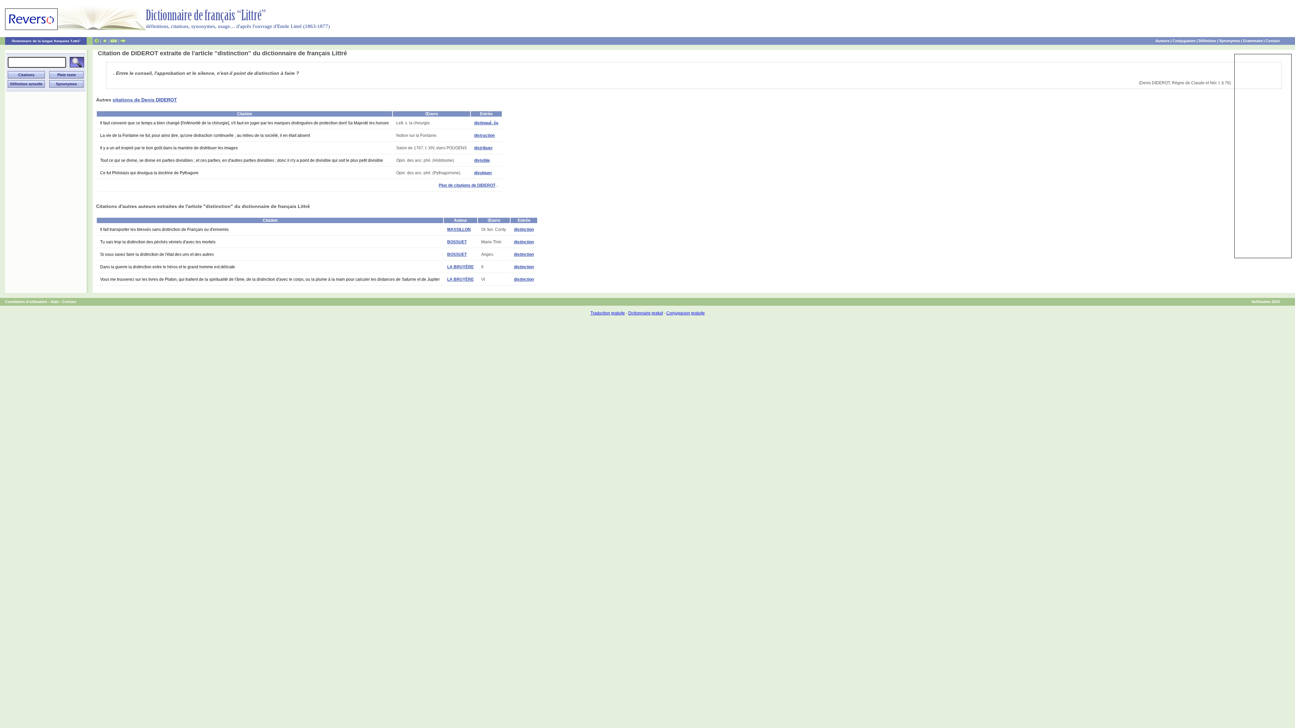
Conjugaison (1184, 41)
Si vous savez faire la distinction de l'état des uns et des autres (157, 254)
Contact (1273, 41)
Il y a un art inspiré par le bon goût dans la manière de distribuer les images (169, 148)
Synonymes (1229, 41)
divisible (482, 160)
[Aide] (96, 40)
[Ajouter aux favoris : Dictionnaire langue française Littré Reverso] (104, 40)
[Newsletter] (113, 40)
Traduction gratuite (608, 313)
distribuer (483, 148)
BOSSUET (457, 242)
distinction (524, 229)
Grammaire (1253, 41)
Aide (55, 302)
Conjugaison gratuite (685, 313)
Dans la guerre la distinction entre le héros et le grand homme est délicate (167, 267)
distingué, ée (486, 123)
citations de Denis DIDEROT (145, 99)
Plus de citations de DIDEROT (467, 185)
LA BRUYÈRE (460, 267)
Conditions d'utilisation (26, 302)
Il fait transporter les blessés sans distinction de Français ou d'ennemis (164, 229)
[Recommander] (123, 40)
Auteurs (1162, 41)
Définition (1207, 41)
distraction (484, 135)
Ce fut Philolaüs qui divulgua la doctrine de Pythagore (149, 173)
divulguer (483, 173)
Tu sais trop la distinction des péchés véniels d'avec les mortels (157, 242)
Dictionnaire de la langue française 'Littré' (46, 41)
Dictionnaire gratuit (645, 313)
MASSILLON (459, 229)
